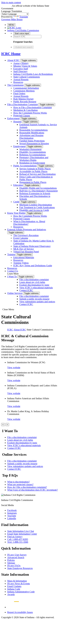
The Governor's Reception (26, 235)
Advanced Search (15, 557)
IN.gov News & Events (18, 583)
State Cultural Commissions (26, 77)
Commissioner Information (26, 88)
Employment (19, 146)
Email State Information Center (22, 534)
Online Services (14, 293)
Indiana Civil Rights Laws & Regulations (33, 74)
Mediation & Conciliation (25, 110)
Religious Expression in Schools (34, 193)
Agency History (21, 63)
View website (13, 367)
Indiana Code (13, 589)
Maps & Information (17, 581)
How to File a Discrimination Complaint (32, 107)
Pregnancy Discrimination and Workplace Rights (33, 158)
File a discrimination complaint (34, 279)
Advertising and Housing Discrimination (31, 136)
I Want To (12, 276)
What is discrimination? (18, 481)
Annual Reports (20, 79)
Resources (18, 82)
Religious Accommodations (32, 154)
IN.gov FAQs (13, 565)
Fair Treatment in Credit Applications (37, 207)
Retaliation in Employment (32, 163)
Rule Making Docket (23, 99)
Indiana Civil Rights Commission (23, 30)
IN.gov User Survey (17, 554)
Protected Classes (21, 115)
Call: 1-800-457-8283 (17, 539)
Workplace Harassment (30, 149)
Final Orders (19, 93)
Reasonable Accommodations (33, 130)
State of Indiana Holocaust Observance (32, 246)
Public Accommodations (25, 165)
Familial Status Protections (32, 140)
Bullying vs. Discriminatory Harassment (38, 190)
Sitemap (11, 563)
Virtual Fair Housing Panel (26, 251)
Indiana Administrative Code (21, 591)
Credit (16, 201)
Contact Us (12, 271)
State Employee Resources (20, 568)
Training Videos (21, 263)
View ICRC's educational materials (36, 287)
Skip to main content (11, 2)
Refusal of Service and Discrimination (37, 174)
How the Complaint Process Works (30, 113)
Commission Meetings (24, 90)
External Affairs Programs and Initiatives (26, 229)
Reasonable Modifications (31, 132)
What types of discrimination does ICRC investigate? (32, 490)
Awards (11, 594)
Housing (17, 121)
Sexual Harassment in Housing (34, 143)
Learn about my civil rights (32, 282)
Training (11, 254)
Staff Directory (20, 71)
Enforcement (13, 118)
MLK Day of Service (23, 249)
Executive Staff (20, 68)
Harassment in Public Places (32, 182)
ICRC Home (11, 54)
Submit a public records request (34, 299)
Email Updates (14, 586)
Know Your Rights (16, 213)
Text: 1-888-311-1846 (17, 542)
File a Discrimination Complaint (22, 104)
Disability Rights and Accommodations (38, 188)
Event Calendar (20, 238)
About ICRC (13, 60)
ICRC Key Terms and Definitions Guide (32, 265)
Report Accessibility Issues (20, 612)
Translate (23, 16)
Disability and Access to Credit (34, 210)
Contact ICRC (26, 290)
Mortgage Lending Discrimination (35, 204)
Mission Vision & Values (25, 66)
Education (18, 185)
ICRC (10, 329)
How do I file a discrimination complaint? (27, 487)
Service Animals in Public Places (35, 168)
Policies (11, 560)
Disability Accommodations (32, 152)
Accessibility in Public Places (33, 171)
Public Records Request (24, 101)
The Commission (15, 85)
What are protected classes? (20, 484)
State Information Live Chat (20, 531)
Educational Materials (23, 257)
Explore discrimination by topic (34, 285)
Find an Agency (15, 536)
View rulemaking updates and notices (37, 301)
